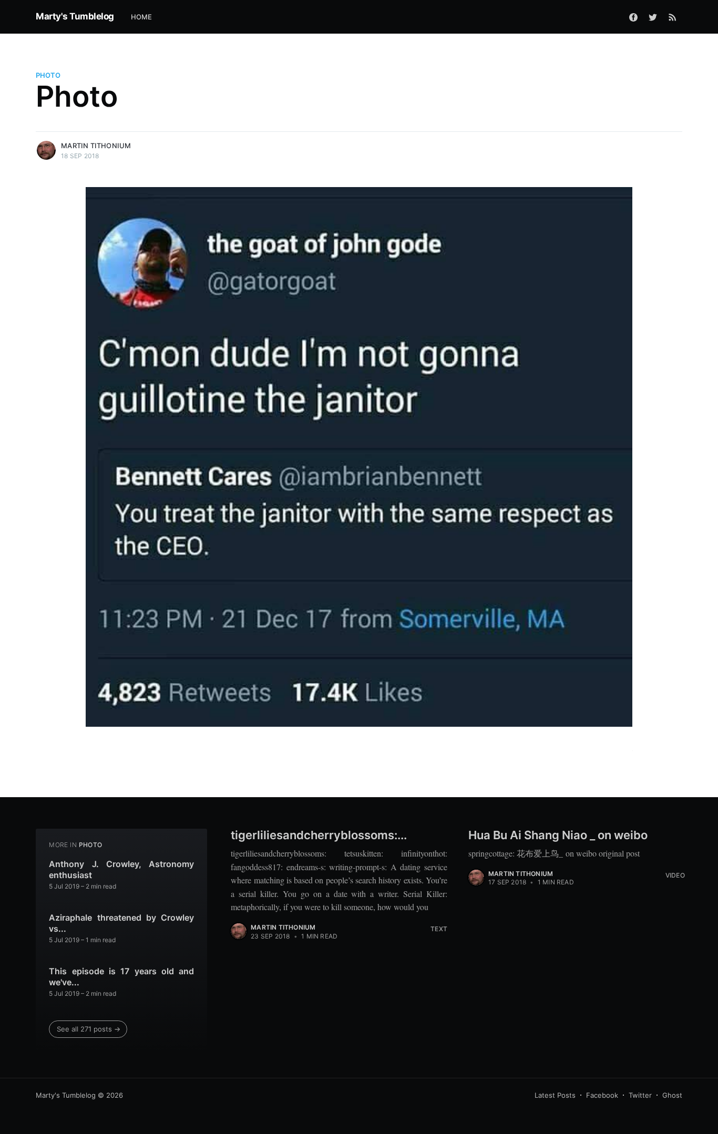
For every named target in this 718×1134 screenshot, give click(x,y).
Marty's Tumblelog (75, 16)
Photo (48, 75)
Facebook (602, 1095)
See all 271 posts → (88, 1029)
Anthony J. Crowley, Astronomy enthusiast (121, 870)
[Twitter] (653, 17)
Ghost (672, 1095)
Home (141, 17)
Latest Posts (555, 1095)
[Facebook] (633, 17)
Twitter (640, 1095)
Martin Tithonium (96, 145)
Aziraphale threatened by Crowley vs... (121, 923)
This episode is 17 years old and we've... (121, 977)
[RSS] (672, 17)
